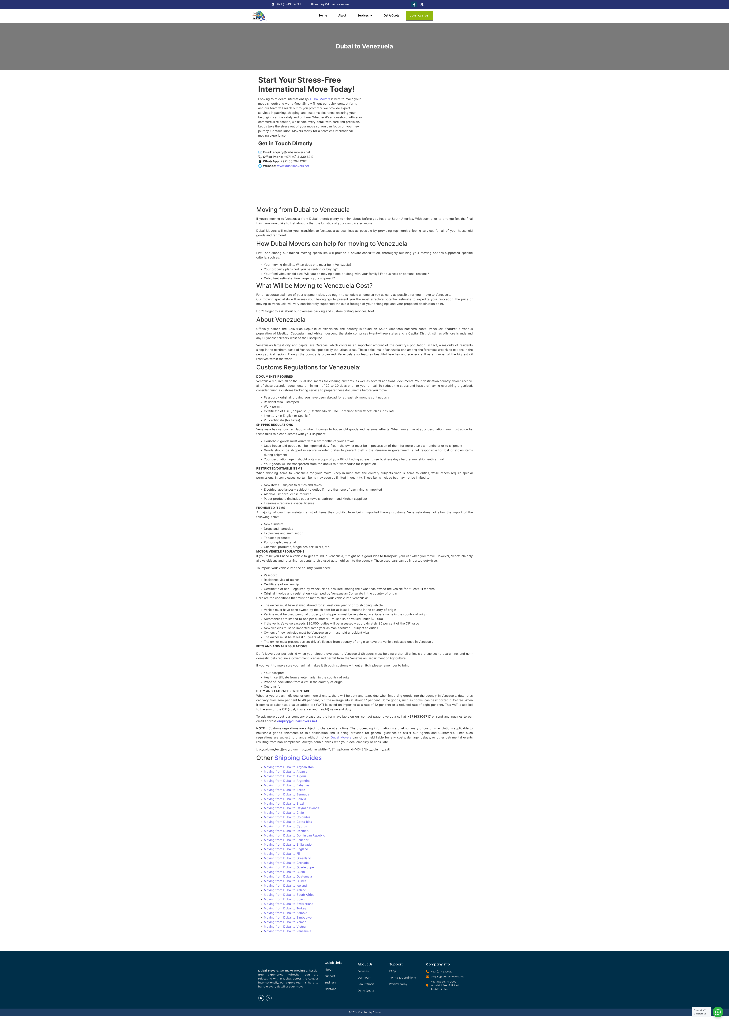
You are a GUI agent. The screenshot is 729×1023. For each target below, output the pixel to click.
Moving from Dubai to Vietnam (286, 926)
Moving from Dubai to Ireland (285, 890)
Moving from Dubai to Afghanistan (289, 767)
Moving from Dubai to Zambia (285, 913)
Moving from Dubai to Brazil (284, 803)
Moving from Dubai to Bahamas (286, 785)
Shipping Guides (298, 757)
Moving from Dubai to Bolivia (285, 799)
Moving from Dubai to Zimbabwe (288, 917)
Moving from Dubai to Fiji (282, 853)
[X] (422, 4)
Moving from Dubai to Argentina (287, 781)
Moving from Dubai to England (286, 849)
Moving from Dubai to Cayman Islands (291, 808)
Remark (381, 36)
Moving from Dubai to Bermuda (286, 794)
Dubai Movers (320, 99)
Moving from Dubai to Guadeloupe (289, 867)
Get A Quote (391, 15)
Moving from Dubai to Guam (284, 872)
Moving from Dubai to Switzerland (288, 904)
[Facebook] (414, 4)
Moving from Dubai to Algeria (285, 776)
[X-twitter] (269, 998)
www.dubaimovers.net (293, 166)
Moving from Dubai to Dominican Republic (294, 835)
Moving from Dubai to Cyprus (285, 826)
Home (323, 15)
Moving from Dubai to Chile (284, 812)
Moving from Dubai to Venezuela (287, 931)
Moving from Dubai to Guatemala (288, 876)
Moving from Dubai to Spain (284, 899)
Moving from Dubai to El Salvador (288, 844)
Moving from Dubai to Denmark (286, 831)
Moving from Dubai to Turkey (285, 908)
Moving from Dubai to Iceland (285, 885)
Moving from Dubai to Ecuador (286, 840)
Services (362, 15)
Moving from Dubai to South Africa (289, 895)
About (342, 15)
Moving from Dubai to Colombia (287, 817)
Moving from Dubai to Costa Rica (288, 822)
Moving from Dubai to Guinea (285, 881)
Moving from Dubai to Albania (285, 771)
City (379, 24)
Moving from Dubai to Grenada (286, 863)
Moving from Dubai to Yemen (285, 922)
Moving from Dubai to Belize (284, 790)
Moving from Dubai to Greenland (287, 858)
